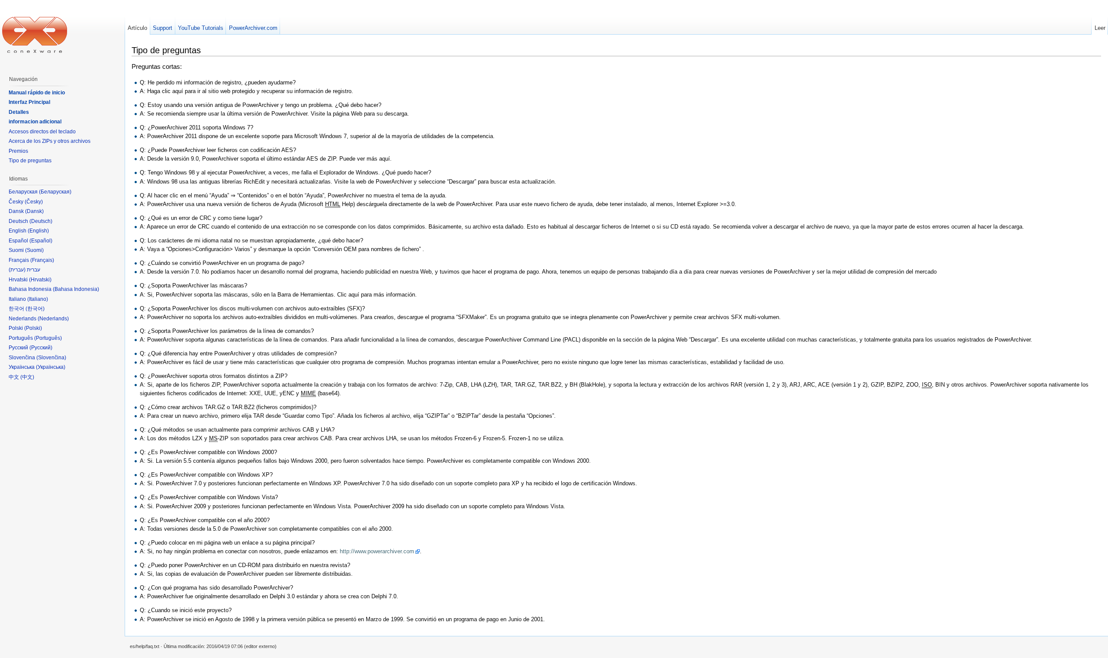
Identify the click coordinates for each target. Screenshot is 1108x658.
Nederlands (53, 319)
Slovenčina (51, 358)
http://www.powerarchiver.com (377, 551)
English (38, 231)
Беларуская (55, 192)
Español (41, 241)
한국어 (35, 309)
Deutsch (41, 221)
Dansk (34, 211)
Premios (18, 151)
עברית (17, 270)
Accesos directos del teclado (42, 132)
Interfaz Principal (29, 102)
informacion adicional (35, 122)
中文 (27, 377)
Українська (51, 367)
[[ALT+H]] (34, 34)
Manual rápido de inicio (37, 93)
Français (42, 260)
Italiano (37, 299)
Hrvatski (40, 280)
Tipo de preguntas (30, 161)
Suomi (34, 250)
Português (48, 338)
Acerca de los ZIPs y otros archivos (49, 141)
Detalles (19, 112)
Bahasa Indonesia (76, 289)
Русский (41, 348)
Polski (33, 328)
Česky (33, 202)
